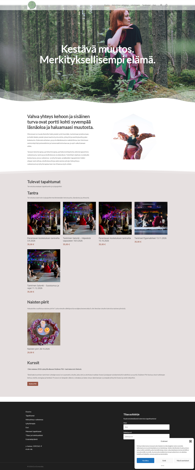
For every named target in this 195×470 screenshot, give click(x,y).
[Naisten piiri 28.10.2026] (43, 329)
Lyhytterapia (30, 423)
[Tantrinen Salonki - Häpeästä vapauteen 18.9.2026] (79, 218)
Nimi (125, 423)
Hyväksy (145, 461)
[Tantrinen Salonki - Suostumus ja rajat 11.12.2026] (43, 265)
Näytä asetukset (183, 461)
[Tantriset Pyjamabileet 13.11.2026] (151, 218)
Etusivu (28, 412)
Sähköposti (127, 432)
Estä (164, 461)
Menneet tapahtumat (33, 431)
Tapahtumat (30, 416)
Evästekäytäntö (32, 439)
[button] (190, 441)
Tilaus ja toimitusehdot (34, 435)
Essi (27, 427)
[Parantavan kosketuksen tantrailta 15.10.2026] (115, 218)
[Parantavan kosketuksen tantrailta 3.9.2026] (43, 218)
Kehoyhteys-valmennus (34, 420)
